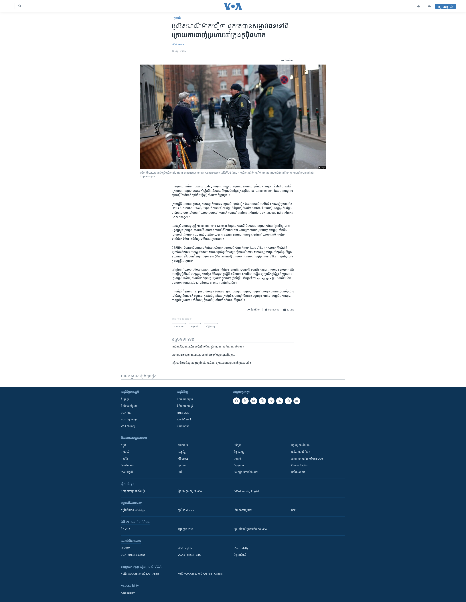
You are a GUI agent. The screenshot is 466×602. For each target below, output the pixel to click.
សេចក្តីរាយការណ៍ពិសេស (246, 472)
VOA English (185, 548)
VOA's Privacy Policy (189, 554)
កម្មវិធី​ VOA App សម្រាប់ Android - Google (200, 573)
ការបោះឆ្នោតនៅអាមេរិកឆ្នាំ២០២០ (307, 458)
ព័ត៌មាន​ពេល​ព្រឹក (185, 399)
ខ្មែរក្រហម (239, 465)
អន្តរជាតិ (176, 18)
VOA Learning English (247, 491)
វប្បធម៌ (237, 458)
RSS (293, 510)
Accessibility (241, 548)
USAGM (125, 548)
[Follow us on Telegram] (271, 400)
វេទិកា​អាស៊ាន (183, 426)
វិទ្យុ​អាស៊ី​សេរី (240, 554)
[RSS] (279, 400)
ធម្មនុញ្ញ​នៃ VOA (185, 529)
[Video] (429, 6)
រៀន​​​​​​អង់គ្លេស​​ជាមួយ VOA (190, 491)
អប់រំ (180, 472)
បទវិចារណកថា (298, 472)
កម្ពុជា (124, 445)
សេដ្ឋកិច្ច (182, 451)
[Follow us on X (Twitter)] (245, 400)
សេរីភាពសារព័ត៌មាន (300, 451)
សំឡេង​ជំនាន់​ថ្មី (184, 419)
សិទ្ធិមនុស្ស (183, 458)
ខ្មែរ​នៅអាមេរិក (127, 465)
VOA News (178, 44)
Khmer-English (299, 465)
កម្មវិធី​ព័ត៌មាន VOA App (133, 510)
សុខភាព (182, 465)
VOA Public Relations (133, 554)
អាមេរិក (124, 458)
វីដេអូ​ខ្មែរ (125, 399)
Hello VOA (183, 412)
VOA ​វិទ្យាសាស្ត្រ (129, 419)
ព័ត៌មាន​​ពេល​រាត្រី (185, 406)
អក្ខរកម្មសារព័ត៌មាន (300, 445)
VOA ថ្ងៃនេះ (126, 412)
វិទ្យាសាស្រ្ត (239, 451)
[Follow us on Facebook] (236, 400)
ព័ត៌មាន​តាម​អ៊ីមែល (243, 510)
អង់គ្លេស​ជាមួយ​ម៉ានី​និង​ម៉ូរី (133, 491)
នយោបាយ (183, 445)
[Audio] (418, 6)
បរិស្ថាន (238, 445)
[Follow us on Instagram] (262, 400)
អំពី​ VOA (125, 529)
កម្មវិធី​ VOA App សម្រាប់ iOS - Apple (140, 573)
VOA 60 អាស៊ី (128, 426)
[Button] (287, 60)
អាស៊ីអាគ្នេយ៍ (127, 472)
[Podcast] (288, 400)
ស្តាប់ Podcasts (186, 510)
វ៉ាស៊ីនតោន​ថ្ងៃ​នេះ (129, 406)
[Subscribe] (296, 400)
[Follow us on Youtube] (253, 400)
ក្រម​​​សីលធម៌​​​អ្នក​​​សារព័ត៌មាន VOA (250, 529)
